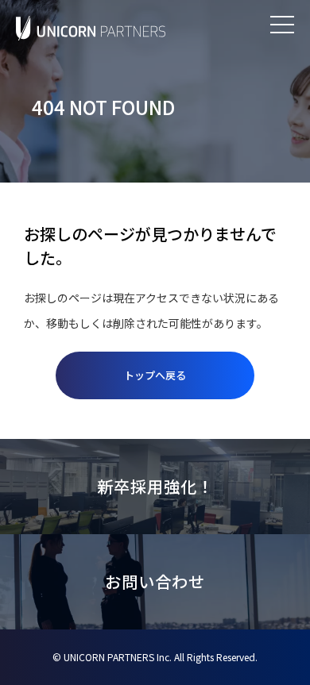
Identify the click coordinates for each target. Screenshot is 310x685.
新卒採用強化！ (155, 486)
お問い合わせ (155, 581)
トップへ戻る (155, 375)
